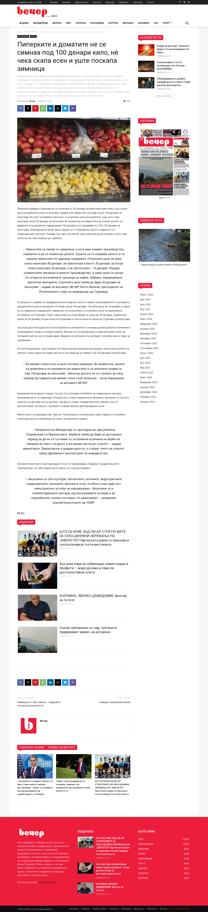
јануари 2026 (147, 328)
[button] (187, 23)
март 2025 (146, 377)
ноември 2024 (148, 396)
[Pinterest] (35, 108)
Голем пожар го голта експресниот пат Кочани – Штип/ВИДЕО (171, 65)
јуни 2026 (145, 304)
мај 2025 (145, 367)
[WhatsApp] (43, 108)
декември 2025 (148, 333)
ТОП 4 (33, 36)
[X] (189, 2)
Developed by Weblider (179, 908)
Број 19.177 (164, 198)
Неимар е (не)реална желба (114, 702)
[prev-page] (19, 801)
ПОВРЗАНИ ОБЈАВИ (31, 747)
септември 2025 (149, 348)
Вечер (32, 101)
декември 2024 (148, 391)
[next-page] (24, 801)
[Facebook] (180, 2)
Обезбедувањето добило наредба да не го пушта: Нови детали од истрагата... (173, 81)
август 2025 (146, 353)
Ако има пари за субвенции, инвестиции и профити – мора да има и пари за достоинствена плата (93, 568)
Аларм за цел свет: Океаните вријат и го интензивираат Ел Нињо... (173, 49)
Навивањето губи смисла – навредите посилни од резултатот (39, 704)
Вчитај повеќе (163, 95)
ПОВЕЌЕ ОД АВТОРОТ (61, 747)
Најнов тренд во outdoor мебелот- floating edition (164, 264)
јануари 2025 (147, 387)
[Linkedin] (50, 108)
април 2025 (146, 372)
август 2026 (146, 294)
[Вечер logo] (43, 11)
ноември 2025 (148, 338)
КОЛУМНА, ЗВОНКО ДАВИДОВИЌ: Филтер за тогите (109, 887)
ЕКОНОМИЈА (31, 31)
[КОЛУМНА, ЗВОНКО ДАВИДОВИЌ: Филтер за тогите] (85, 888)
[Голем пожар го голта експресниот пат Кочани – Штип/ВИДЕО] (146, 66)
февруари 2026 (148, 323)
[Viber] (73, 108)
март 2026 (146, 318)
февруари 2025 (148, 382)
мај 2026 (145, 309)
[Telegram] (65, 108)
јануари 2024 (147, 401)
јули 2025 (145, 357)
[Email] (58, 108)
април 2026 (146, 314)
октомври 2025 (148, 343)
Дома (19, 31)
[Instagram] (184, 2)
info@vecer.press (47, 882)
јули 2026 (145, 299)
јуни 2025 (145, 362)
